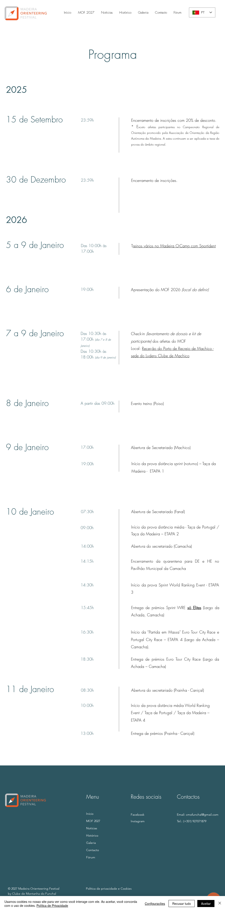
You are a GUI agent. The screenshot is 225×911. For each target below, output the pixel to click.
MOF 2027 (93, 821)
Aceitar (206, 903)
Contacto (92, 850)
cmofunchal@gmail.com (202, 815)
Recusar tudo (181, 903)
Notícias (91, 828)
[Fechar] (219, 903)
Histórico (92, 835)
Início (89, 814)
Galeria (91, 843)
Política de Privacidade (52, 905)
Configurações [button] (155, 903)
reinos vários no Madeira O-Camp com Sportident (174, 245)
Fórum (90, 857)
